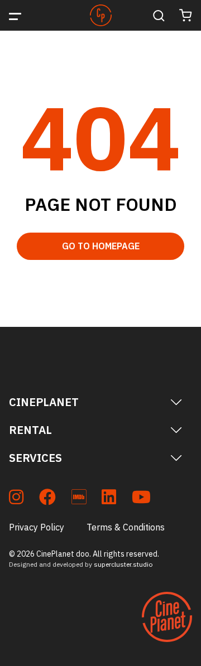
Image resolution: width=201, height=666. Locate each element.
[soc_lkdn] (109, 498)
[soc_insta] (16, 498)
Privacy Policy (36, 527)
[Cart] (185, 15)
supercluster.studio (123, 564)
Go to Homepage (101, 246)
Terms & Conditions (126, 527)
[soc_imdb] (78, 498)
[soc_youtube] (141, 498)
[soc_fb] (47, 498)
